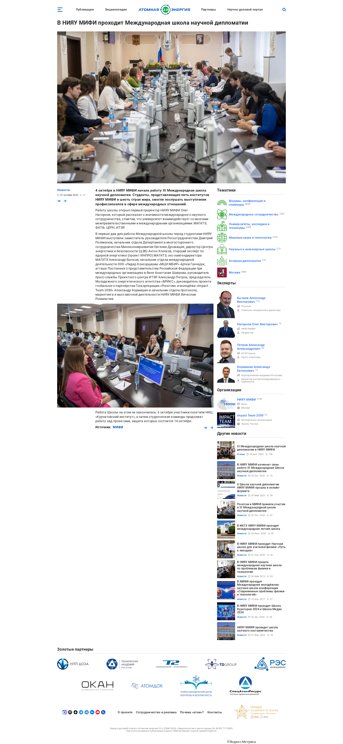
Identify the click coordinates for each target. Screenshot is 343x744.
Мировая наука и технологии (250, 237)
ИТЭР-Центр (248, 353)
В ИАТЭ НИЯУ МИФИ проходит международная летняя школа (258, 527)
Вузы (244, 404)
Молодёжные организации (256, 420)
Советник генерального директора (260, 310)
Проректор (247, 332)
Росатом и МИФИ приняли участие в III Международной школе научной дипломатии (261, 507)
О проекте (125, 712)
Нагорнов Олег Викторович (257, 324)
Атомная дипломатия (245, 261)
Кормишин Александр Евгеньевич (253, 368)
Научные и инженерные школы (252, 249)
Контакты (214, 712)
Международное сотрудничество (254, 214)
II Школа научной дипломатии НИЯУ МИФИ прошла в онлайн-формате (258, 488)
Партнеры (208, 9)
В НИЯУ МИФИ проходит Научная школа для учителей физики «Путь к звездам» (261, 547)
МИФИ (118, 427)
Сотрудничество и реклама (156, 712)
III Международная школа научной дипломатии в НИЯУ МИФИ (261, 448)
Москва (234, 272)
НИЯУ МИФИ (248, 328)
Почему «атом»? (192, 712)
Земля (245, 424)
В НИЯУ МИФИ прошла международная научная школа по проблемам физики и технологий (259, 567)
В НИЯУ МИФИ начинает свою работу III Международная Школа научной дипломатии (260, 468)
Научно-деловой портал (245, 9)
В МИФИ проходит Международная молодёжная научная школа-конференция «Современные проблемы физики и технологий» (261, 588)
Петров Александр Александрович (251, 346)
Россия (254, 424)
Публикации (85, 9)
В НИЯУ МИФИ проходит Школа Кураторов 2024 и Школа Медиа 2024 (259, 609)
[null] (59, 201)
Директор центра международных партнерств (260, 380)
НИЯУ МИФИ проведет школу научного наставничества (257, 629)
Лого (165, 9)
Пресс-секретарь (250, 357)
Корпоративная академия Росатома (261, 375)
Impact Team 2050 (250, 415)
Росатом (246, 306)
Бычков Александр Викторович (251, 299)
